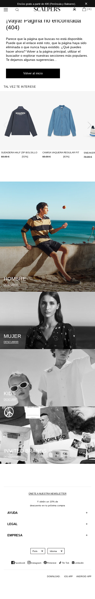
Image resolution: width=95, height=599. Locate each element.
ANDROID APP (83, 576)
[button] (17, 9)
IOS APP (68, 576)
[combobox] (35, 551)
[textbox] (35, 551)
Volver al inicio (33, 73)
